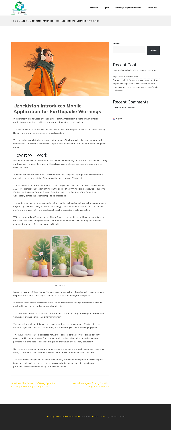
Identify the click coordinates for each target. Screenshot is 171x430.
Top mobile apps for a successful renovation (134, 83)
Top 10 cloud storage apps (125, 76)
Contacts (152, 7)
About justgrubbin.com (128, 7)
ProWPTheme (98, 416)
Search (116, 43)
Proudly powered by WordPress (63, 416)
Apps (106, 7)
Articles (94, 7)
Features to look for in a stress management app (136, 80)
